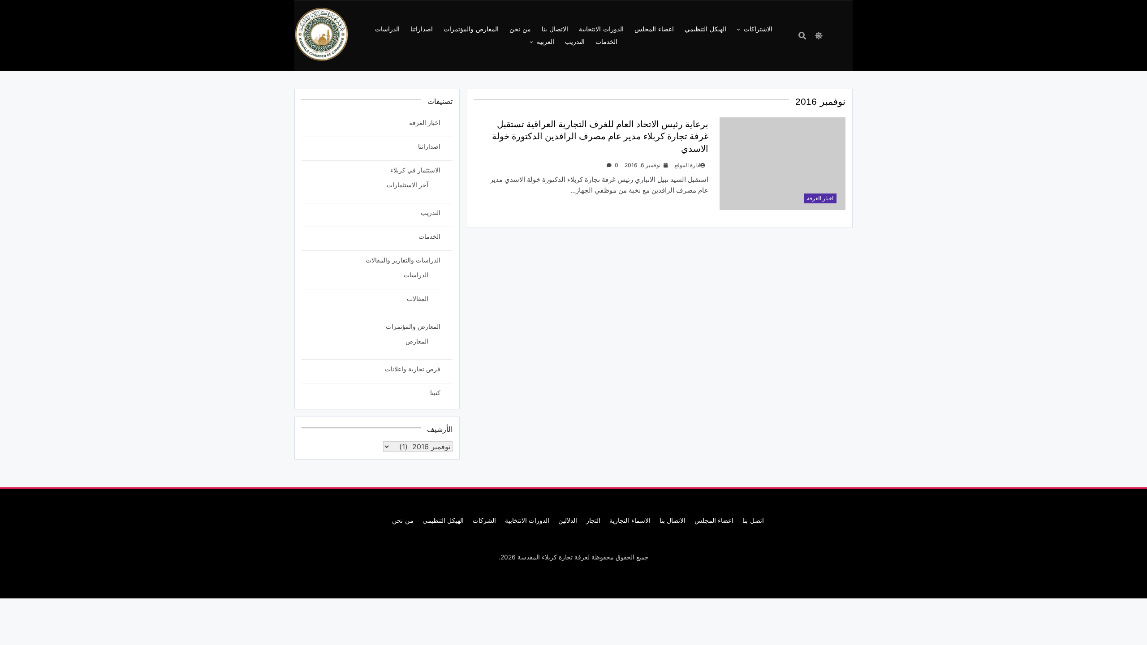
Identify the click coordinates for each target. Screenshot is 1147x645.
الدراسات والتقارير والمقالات (403, 260)
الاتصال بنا (555, 29)
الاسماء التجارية (629, 520)
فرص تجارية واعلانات (412, 369)
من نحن (520, 29)
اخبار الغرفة (820, 198)
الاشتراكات (758, 29)
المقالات (417, 298)
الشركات (484, 520)
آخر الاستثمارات (407, 185)
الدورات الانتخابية (601, 29)
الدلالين (567, 520)
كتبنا (435, 392)
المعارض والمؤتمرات (471, 29)
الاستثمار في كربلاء (415, 170)
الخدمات (606, 41)
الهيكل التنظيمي (705, 29)
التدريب (575, 41)
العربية (545, 41)
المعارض (416, 341)
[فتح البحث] (802, 35)
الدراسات (387, 29)
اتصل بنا (752, 520)
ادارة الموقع (687, 165)
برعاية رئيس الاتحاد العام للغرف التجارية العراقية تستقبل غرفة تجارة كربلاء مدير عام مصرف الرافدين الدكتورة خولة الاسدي (600, 136)
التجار (593, 520)
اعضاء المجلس (654, 29)
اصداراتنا (421, 29)
